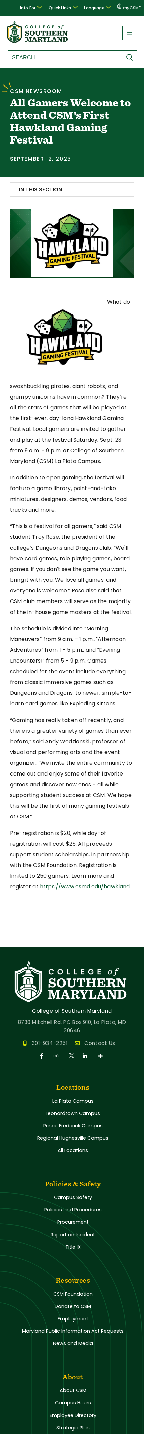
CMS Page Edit (19, 941)
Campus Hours (73, 1402)
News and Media (73, 1343)
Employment (73, 1318)
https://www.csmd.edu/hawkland (85, 887)
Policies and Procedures (73, 1209)
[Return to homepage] (38, 41)
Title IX (73, 1247)
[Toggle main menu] (129, 33)
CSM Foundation (73, 1293)
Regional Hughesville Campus (73, 1138)
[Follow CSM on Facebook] (43, 1056)
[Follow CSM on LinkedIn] (86, 1056)
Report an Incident (73, 1234)
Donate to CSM (73, 1306)
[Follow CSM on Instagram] (57, 1056)
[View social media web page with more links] (101, 1056)
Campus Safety (73, 1197)
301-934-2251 (50, 1043)
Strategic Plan (73, 1427)
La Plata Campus (73, 1101)
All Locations (73, 1150)
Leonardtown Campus (73, 1113)
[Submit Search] (131, 57)
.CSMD (132, 8)
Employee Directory (73, 1415)
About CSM (73, 1390)
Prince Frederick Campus (73, 1125)
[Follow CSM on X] (72, 1056)
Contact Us (99, 1043)
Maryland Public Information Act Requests (73, 1331)
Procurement (73, 1222)
